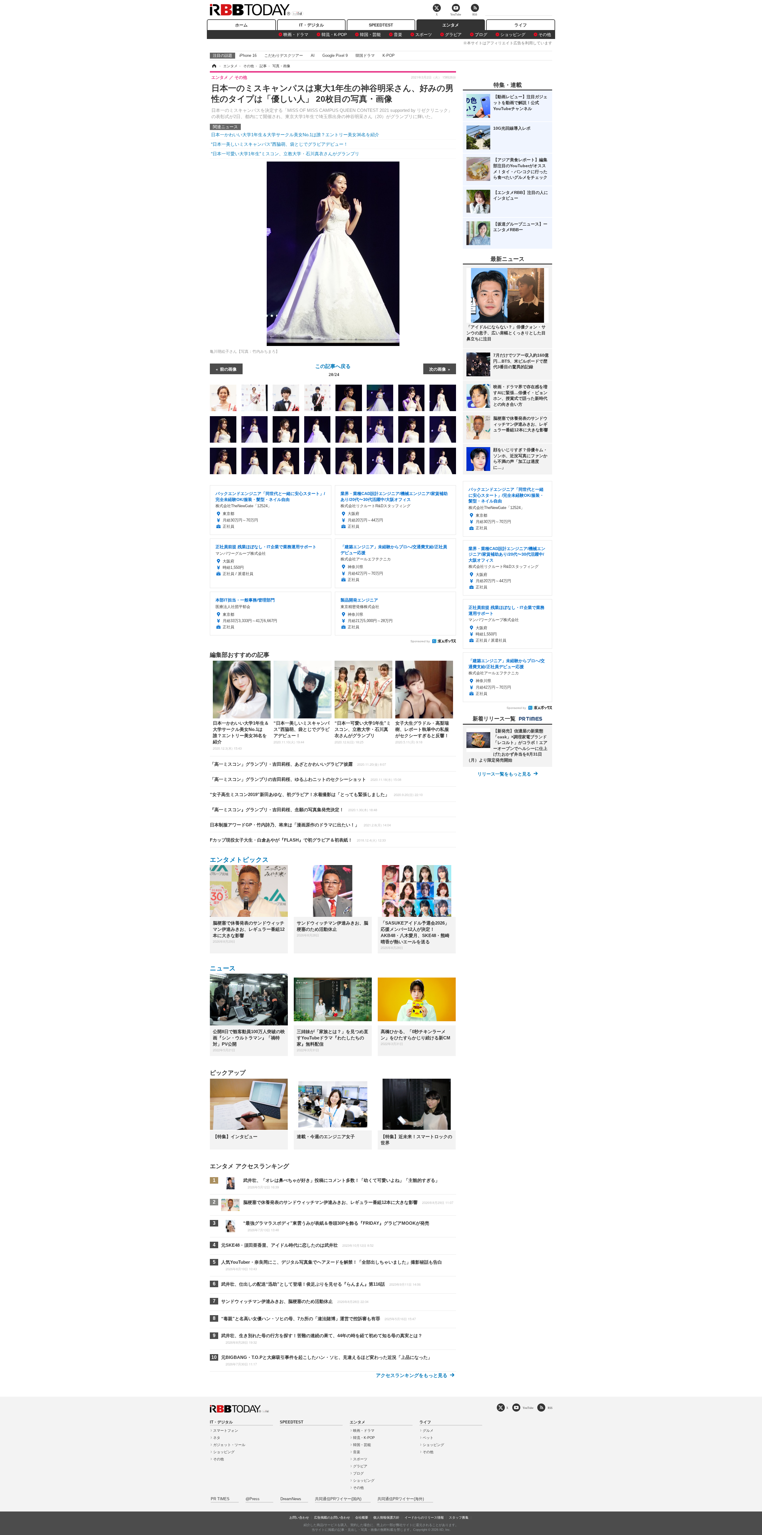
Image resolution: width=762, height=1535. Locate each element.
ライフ (520, 25)
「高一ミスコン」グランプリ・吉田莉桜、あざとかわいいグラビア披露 (298, 764)
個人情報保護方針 (386, 1517)
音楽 (398, 34)
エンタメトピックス (239, 859)
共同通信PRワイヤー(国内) (338, 1499)
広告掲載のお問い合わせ (332, 1517)
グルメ (428, 1431)
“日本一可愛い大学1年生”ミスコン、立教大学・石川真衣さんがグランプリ (285, 153)
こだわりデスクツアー (283, 55)
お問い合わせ (299, 1517)
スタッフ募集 (459, 1517)
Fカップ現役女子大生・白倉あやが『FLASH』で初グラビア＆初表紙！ (298, 839)
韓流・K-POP (334, 34)
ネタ (216, 1438)
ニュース (223, 968)
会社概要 (361, 1517)
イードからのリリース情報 (424, 1517)
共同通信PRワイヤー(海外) (400, 1499)
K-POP (388, 55)
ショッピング (512, 34)
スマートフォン (225, 1431)
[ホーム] (214, 66)
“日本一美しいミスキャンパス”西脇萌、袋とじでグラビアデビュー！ (279, 144)
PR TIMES (220, 1499)
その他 (544, 34)
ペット (428, 1438)
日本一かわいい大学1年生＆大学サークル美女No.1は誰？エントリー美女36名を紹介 (295, 134)
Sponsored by (420, 641)
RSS (550, 1407)
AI (313, 55)
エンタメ (450, 25)
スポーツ (423, 34)
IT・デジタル (311, 25)
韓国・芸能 (370, 34)
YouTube (528, 1407)
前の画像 (228, 369)
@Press (253, 1499)
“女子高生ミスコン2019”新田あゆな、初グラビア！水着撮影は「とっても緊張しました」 (316, 794)
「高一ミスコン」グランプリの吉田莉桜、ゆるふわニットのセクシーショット (305, 779)
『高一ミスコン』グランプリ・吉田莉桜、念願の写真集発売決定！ (293, 809)
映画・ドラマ (295, 34)
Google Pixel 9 (335, 55)
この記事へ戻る (333, 369)
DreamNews (290, 1499)
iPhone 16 (248, 55)
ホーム (241, 25)
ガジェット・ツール (229, 1445)
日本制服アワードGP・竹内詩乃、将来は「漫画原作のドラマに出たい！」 (300, 824)
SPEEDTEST (381, 25)
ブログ (481, 34)
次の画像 (437, 369)
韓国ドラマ (365, 55)
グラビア (453, 34)
